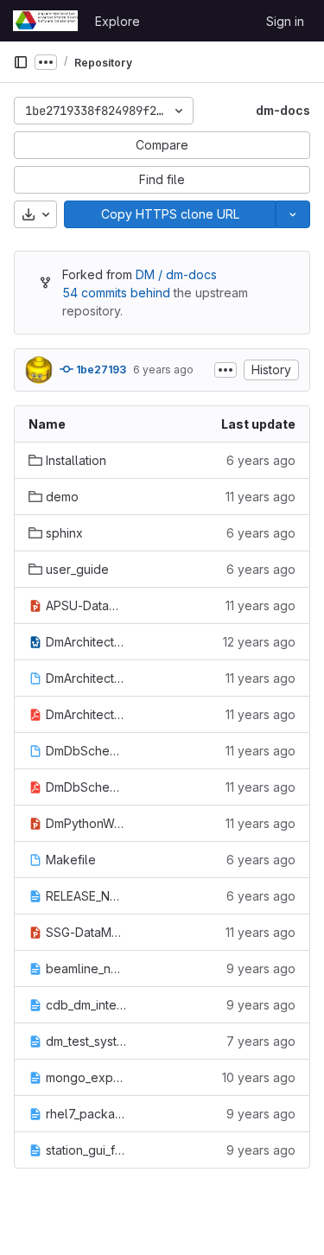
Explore (117, 21)
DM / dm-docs (176, 274)
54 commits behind (116, 292)
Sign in (285, 21)
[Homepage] (45, 21)
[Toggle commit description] (225, 370)
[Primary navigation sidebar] (21, 62)
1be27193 (99, 369)
